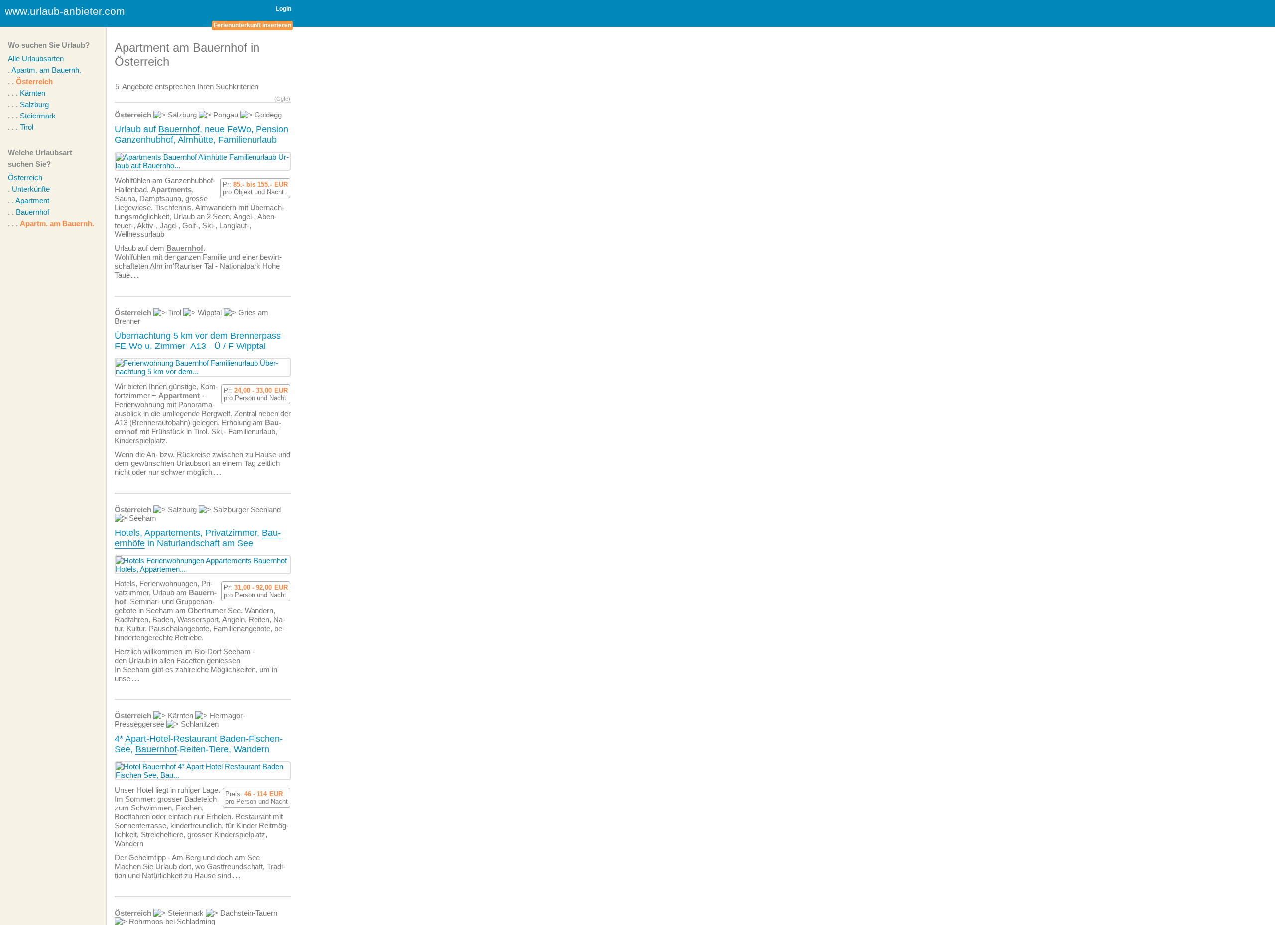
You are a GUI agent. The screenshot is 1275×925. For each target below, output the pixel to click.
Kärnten (32, 93)
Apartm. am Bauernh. (46, 70)
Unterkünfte (31, 189)
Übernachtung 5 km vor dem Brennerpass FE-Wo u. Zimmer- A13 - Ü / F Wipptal (198, 341)
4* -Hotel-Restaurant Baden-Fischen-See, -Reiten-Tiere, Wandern (199, 744)
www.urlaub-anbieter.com (65, 11)
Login (283, 8)
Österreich (34, 81)
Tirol (26, 127)
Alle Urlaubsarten (36, 58)
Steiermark (38, 116)
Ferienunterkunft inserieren (252, 25)
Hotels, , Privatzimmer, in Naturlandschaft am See (198, 538)
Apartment (32, 200)
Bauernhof (32, 212)
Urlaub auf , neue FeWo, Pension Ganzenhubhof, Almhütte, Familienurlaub (201, 134)
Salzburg (34, 104)
